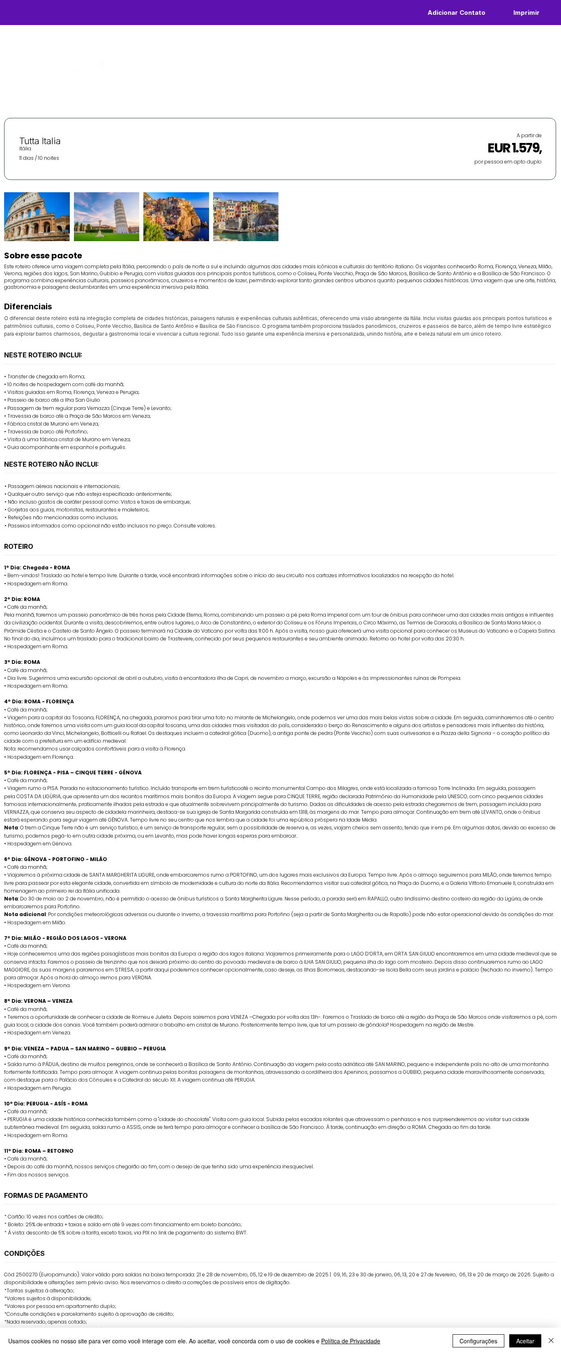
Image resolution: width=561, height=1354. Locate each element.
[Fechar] (551, 1340)
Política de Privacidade (350, 1341)
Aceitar (525, 1341)
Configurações (478, 1341)
